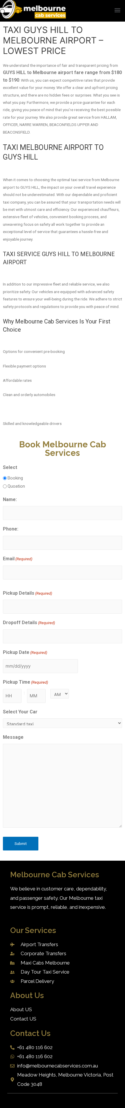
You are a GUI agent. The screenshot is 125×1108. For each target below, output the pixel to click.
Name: (10, 499)
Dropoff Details (29, 622)
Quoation (16, 486)
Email (17, 558)
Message (13, 737)
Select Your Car (20, 712)
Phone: (10, 529)
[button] (117, 10)
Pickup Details (27, 593)
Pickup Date (25, 652)
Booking (15, 478)
